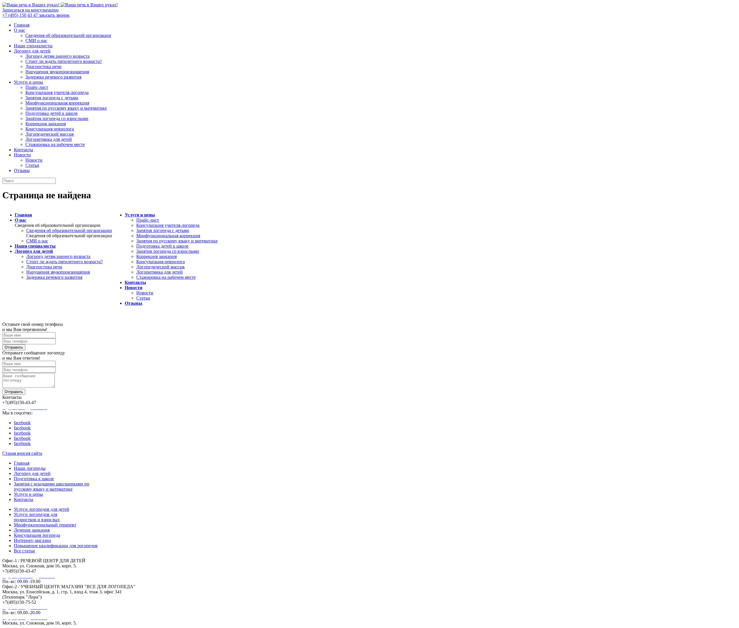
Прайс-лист (36, 87)
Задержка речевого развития (53, 76)
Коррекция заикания (45, 123)
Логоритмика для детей (48, 139)
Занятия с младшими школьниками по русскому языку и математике (51, 486)
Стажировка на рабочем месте (55, 144)
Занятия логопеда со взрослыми (56, 118)
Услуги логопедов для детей (41, 509)
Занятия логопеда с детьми (51, 97)
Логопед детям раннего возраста (57, 56)
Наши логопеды (30, 468)
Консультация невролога (49, 128)
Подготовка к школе (34, 478)
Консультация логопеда (37, 535)
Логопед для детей (32, 50)
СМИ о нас (36, 40)
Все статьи (24, 550)
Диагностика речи (43, 66)
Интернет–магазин (32, 540)
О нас (19, 30)
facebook (22, 422)
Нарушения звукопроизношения (57, 71)
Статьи (32, 165)
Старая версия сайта (22, 453)
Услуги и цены (28, 82)
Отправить (14, 347)
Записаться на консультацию (30, 10)
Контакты (23, 149)
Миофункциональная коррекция (57, 102)
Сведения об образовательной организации (68, 35)
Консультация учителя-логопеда (57, 92)
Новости (22, 154)
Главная (21, 25)
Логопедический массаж (49, 134)
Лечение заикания (32, 530)
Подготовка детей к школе (51, 113)
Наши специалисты (33, 45)
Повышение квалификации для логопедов (56, 545)
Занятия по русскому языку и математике (66, 108)
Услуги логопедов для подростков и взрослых (37, 517)
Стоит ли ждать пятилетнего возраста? (63, 61)
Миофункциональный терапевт (45, 524)
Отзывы (22, 170)
